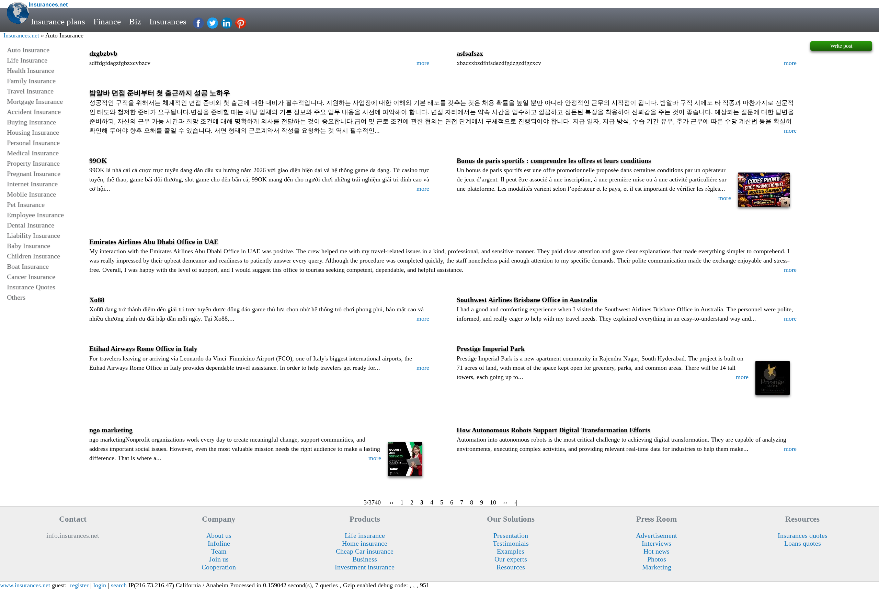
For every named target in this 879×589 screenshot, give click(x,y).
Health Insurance (30, 70)
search (119, 585)
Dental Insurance (30, 225)
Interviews (656, 543)
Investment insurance (365, 567)
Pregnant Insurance (33, 173)
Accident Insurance (34, 111)
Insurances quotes (802, 535)
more (422, 62)
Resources (510, 567)
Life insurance (365, 535)
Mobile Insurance (31, 194)
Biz (135, 21)
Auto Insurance (28, 50)
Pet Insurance (26, 204)
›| (515, 502)
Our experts (510, 559)
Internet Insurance (32, 184)
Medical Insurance (33, 153)
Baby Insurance (28, 245)
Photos (656, 559)
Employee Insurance (35, 215)
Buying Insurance (31, 122)
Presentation (510, 535)
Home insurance (364, 543)
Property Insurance (33, 163)
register (79, 585)
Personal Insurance (33, 142)
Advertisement (656, 535)
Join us (219, 559)
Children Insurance (33, 256)
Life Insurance (27, 60)
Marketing (656, 567)
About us (218, 535)
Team (219, 551)
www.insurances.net (25, 585)
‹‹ (391, 502)
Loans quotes (802, 543)
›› (505, 502)
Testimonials (511, 543)
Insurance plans (58, 21)
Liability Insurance (33, 235)
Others (16, 297)
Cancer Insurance (31, 276)
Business (364, 559)
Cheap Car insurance (364, 551)
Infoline (219, 543)
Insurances (167, 21)
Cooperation (219, 567)
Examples (510, 551)
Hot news (656, 551)
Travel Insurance (30, 91)
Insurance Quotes (31, 287)
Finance (107, 21)
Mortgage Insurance (35, 101)
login (99, 585)
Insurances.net (21, 35)
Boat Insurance (28, 266)
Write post (841, 46)
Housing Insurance (33, 132)
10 (493, 502)
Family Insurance (31, 81)
